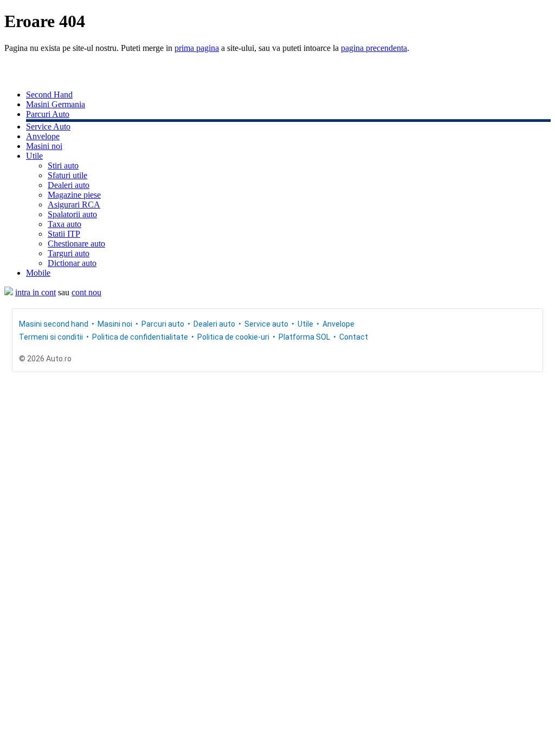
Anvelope (43, 136)
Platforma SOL (304, 337)
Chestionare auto (76, 243)
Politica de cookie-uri (233, 337)
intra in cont (35, 292)
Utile (34, 155)
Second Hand (49, 94)
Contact (353, 337)
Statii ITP (64, 233)
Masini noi (44, 146)
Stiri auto (63, 165)
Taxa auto (64, 224)
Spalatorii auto (72, 214)
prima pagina (197, 48)
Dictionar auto (72, 263)
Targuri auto (68, 253)
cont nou (86, 292)
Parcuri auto (162, 324)
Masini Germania (55, 104)
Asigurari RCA (74, 204)
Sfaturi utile (67, 175)
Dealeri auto (68, 185)
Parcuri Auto (47, 114)
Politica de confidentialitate (140, 337)
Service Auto (48, 126)
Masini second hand (53, 324)
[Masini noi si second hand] (8, 292)
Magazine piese (74, 194)
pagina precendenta (374, 48)
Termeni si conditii (51, 337)
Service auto (266, 324)
